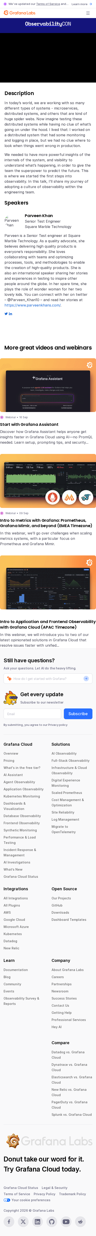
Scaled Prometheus (67, 793)
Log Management (65, 819)
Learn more (80, 4)
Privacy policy (57, 725)
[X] (23, 1221)
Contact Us (60, 1005)
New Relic (11, 948)
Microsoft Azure (16, 927)
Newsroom (60, 991)
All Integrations (16, 898)
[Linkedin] (37, 1221)
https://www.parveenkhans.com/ (32, 305)
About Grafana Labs (68, 970)
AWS (7, 912)
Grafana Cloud (37, 1169)
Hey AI (57, 1027)
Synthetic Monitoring (20, 830)
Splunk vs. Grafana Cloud (72, 1114)
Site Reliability (63, 812)
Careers (58, 977)
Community (12, 984)
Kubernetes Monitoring (22, 796)
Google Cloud (14, 919)
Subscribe (78, 713)
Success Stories (64, 998)
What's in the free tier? (22, 768)
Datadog (10, 941)
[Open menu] (87, 13)
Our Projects (61, 898)
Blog (7, 977)
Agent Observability (19, 782)
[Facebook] (9, 1221)
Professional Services (69, 1020)
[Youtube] (66, 1221)
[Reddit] (80, 1221)
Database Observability (22, 816)
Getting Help (62, 1012)
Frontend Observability (22, 823)
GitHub (57, 905)
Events (9, 991)
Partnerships (62, 984)
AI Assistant (13, 775)
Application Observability (24, 789)
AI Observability (64, 753)
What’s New (13, 869)
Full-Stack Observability (71, 760)
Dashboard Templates (69, 919)
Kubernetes (13, 934)
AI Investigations (17, 862)
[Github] (51, 1221)
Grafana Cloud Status (21, 876)
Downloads (60, 912)
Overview (11, 753)
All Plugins (12, 905)
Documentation (16, 970)
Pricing (9, 760)
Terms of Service (48, 4)
